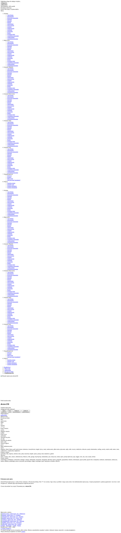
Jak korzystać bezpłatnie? (13, 180)
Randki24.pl (7, 367)
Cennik (14, 525)
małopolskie (10, 24)
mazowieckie (10, 25)
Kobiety (9, 177)
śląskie (9, 33)
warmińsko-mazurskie (13, 36)
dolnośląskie (10, 16)
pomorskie (10, 31)
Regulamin (9, 525)
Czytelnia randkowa (6, 528)
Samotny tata (10, 184)
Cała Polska (10, 15)
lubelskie (9, 19)
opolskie (9, 27)
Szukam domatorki (12, 187)
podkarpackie (10, 28)
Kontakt (3, 525)
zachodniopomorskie (12, 39)
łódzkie (9, 22)
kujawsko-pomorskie (12, 18)
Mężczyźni (10, 178)
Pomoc (19, 525)
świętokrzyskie (11, 34)
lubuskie (9, 21)
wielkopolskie (10, 37)
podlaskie (9, 30)
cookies (23, 531)
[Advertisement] (50, 388)
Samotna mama (11, 183)
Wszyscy (9, 175)
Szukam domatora (12, 186)
